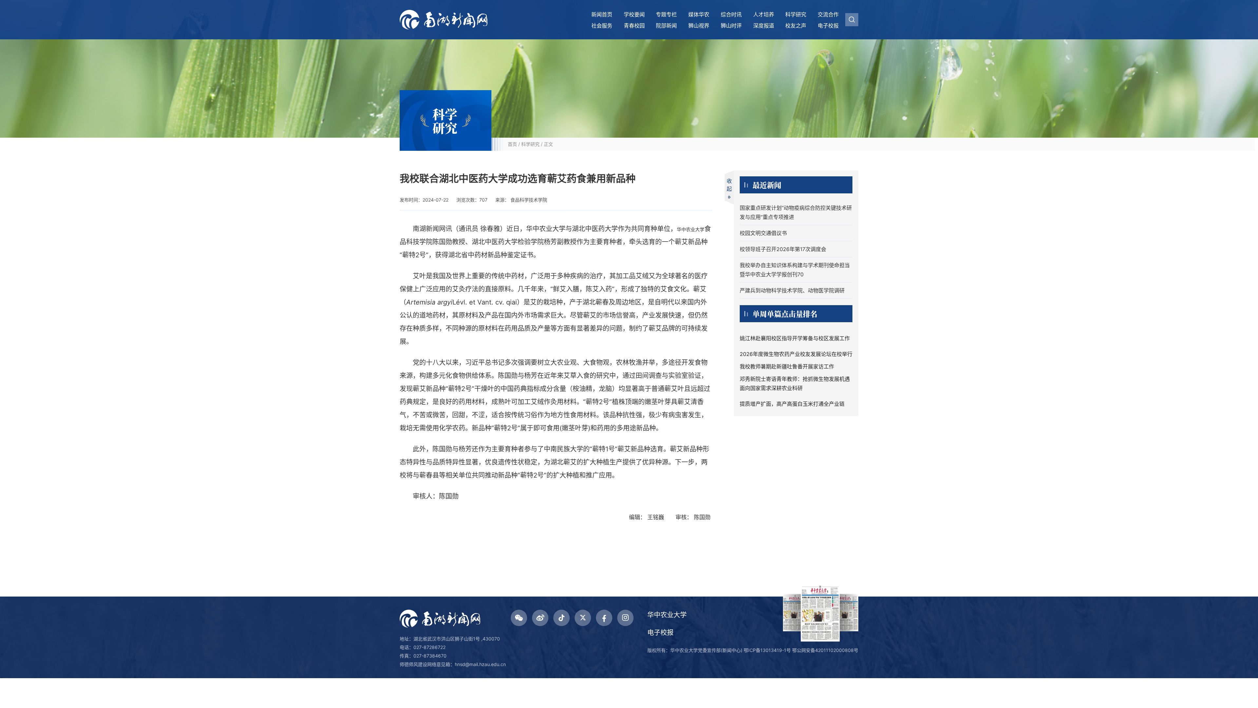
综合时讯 (731, 14)
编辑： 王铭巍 (647, 517)
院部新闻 (666, 25)
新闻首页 (601, 14)
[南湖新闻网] (443, 20)
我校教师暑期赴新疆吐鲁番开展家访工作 (787, 366)
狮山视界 (698, 25)
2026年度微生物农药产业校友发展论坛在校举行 (796, 354)
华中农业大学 (667, 615)
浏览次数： (471, 200)
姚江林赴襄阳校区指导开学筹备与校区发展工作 (795, 338)
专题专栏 (666, 14)
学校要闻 (634, 14)
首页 (512, 144)
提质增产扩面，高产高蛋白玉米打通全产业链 (792, 404)
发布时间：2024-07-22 (424, 200)
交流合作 (828, 14)
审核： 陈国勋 (694, 517)
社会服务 (601, 25)
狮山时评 (731, 25)
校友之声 (795, 25)
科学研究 (795, 14)
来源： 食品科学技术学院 (521, 200)
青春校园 (634, 25)
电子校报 (828, 25)
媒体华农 (698, 14)
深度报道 (763, 25)
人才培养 (763, 14)
